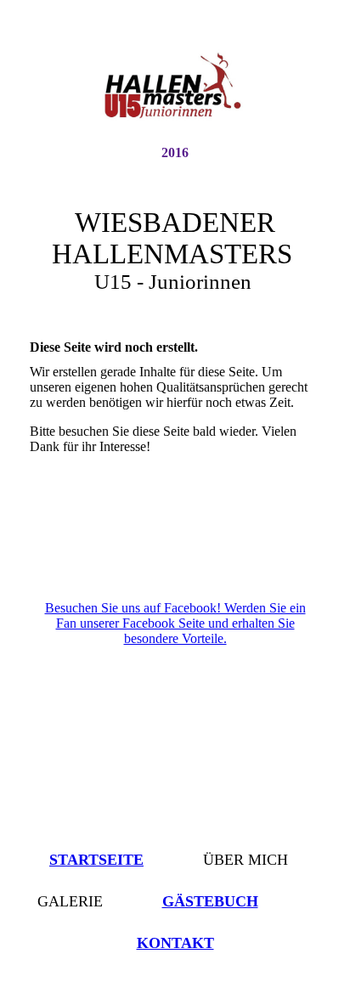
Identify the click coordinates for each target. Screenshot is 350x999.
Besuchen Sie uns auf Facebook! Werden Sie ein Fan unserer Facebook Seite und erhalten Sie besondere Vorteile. (175, 623)
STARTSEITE (96, 859)
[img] (175, 87)
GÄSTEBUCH (210, 901)
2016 (175, 152)
